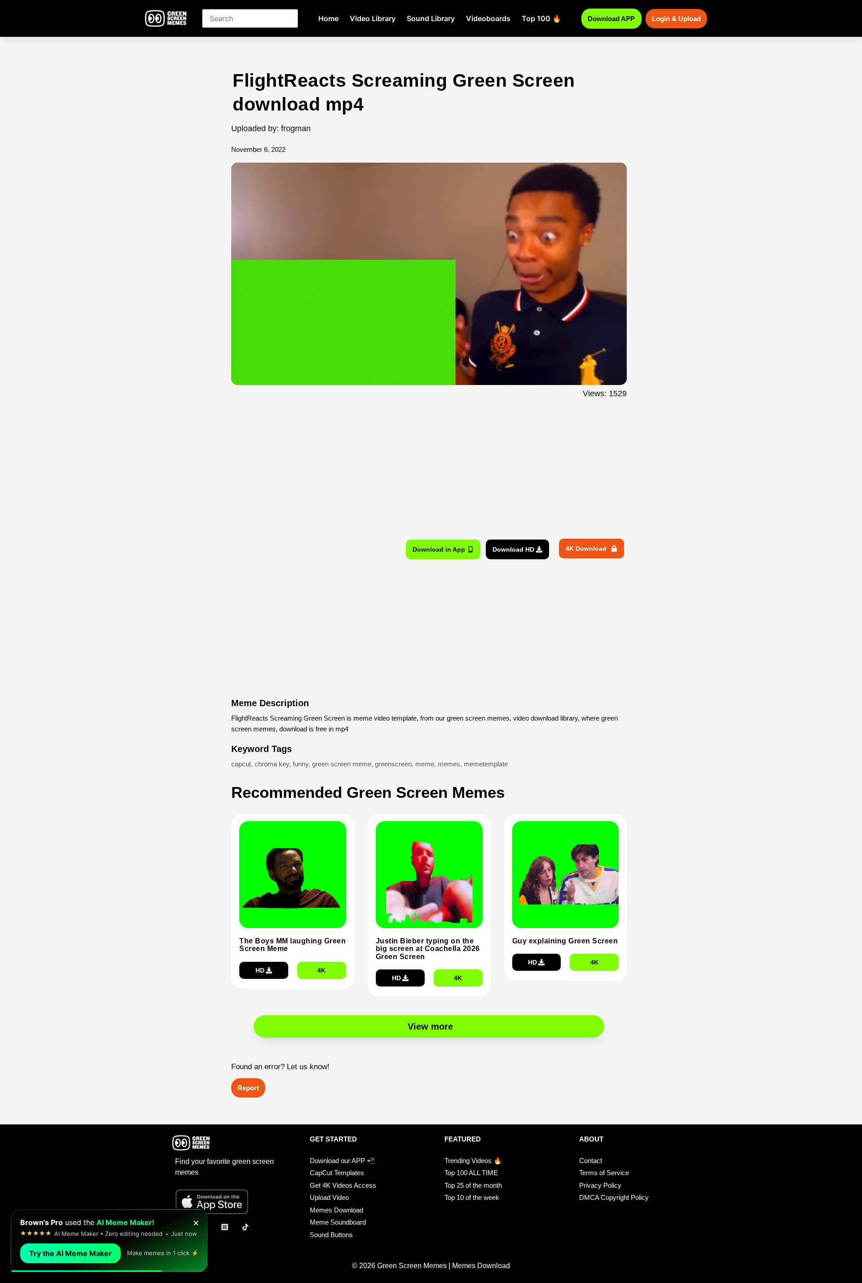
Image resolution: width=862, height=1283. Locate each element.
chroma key (272, 764)
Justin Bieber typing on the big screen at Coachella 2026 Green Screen (428, 948)
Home (328, 18)
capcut (241, 764)
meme (424, 764)
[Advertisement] (183, 248)
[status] (109, 1240)
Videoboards (488, 18)
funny (300, 764)
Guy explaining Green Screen (565, 941)
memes (449, 764)
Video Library (373, 18)
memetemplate (486, 764)
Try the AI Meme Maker (70, 1253)
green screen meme (341, 764)
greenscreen (393, 764)
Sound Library (431, 18)
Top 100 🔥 (541, 18)
